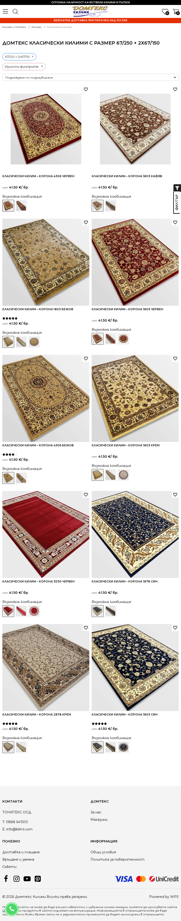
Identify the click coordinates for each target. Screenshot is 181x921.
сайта (47, 910)
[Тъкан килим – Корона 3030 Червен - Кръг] (34, 611)
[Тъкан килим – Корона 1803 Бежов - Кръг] (34, 342)
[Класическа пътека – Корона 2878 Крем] (21, 747)
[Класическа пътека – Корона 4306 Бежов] (21, 478)
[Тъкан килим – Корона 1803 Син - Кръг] (123, 747)
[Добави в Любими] (85, 89)
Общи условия (103, 852)
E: (3, 829)
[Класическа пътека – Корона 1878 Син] (110, 611)
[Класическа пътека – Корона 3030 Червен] (21, 611)
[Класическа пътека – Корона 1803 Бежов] (21, 342)
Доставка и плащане (21, 852)
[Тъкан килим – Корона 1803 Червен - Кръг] (123, 339)
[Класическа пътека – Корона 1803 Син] (110, 747)
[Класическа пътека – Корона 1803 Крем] (110, 475)
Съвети (9, 867)
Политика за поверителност (117, 859)
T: (3, 822)
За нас (95, 812)
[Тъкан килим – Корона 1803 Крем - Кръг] (123, 475)
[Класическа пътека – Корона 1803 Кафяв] (110, 206)
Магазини (98, 819)
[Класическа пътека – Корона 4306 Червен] (21, 206)
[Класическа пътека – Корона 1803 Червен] (110, 339)
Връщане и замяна (18, 859)
